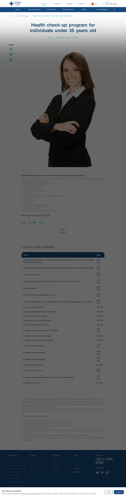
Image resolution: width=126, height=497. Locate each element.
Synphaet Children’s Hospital (18, 465)
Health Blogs (77, 458)
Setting (109, 492)
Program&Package (23, 16)
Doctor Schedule (36, 458)
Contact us (77, 472)
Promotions (55, 465)
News (75, 462)
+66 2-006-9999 (111, 4)
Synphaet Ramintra (15, 462)
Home (11, 16)
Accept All (119, 492)
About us (77, 468)
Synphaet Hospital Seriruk (17, 468)
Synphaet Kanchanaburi (16, 481)
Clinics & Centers (57, 458)
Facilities (54, 475)
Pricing (33, 468)
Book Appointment (36, 462)
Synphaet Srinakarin (15, 478)
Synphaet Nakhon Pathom (17, 485)
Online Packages (36, 472)
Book (63, 229)
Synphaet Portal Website (16, 458)
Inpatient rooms (56, 468)
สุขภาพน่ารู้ (76, 465)
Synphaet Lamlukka (15, 475)
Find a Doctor (35, 465)
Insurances (55, 472)
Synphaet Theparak (15, 472)
